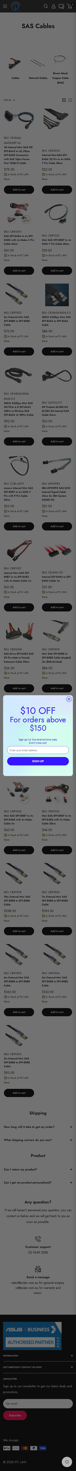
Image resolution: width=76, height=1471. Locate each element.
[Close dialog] (69, 699)
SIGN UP (38, 761)
